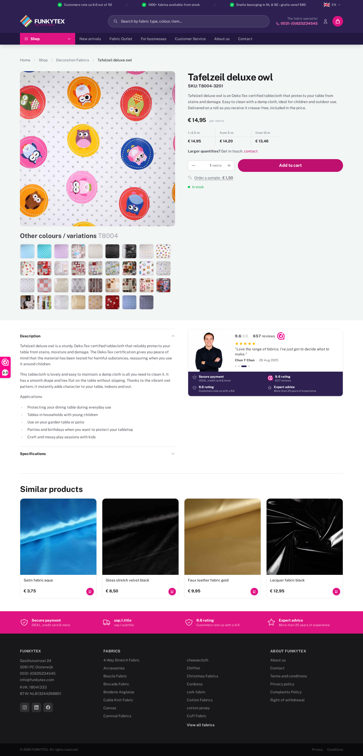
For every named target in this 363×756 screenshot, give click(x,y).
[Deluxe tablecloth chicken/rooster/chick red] (78, 268)
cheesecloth (197, 660)
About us (222, 39)
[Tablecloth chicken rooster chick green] (95, 268)
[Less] (193, 165)
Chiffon (193, 668)
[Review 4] (249, 366)
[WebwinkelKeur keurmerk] (281, 336)
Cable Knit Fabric (118, 700)
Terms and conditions (288, 676)
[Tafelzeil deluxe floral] (163, 268)
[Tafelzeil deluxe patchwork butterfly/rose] (112, 285)
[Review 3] (244, 366)
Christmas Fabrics (202, 676)
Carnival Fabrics (117, 716)
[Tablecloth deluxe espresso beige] (95, 302)
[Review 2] (239, 366)
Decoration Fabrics (72, 60)
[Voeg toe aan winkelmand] (90, 591)
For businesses (153, 39)
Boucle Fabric (115, 676)
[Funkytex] (42, 21)
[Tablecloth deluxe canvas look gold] (78, 302)
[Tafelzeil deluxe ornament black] (112, 251)
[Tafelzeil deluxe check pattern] (44, 285)
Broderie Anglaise (118, 692)
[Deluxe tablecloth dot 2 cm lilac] (61, 251)
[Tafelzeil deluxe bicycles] (129, 268)
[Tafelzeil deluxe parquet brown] (95, 285)
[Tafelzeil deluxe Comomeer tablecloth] (112, 268)
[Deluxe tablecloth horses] (44, 302)
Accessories (114, 668)
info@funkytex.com (37, 680)
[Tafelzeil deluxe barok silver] (78, 285)
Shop (43, 60)
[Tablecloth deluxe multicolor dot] (146, 251)
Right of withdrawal (287, 700)
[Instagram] (24, 707)
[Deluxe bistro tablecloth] (129, 285)
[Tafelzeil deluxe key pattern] (61, 268)
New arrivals (90, 39)
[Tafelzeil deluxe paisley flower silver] (61, 285)
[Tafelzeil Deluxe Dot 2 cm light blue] (27, 251)
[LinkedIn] (36, 707)
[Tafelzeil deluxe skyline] (129, 251)
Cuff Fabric (196, 716)
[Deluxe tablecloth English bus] (163, 285)
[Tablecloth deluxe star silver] (27, 285)
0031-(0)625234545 (38, 673)
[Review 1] (236, 366)
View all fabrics (200, 725)
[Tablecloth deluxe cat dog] (146, 268)
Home (25, 60)
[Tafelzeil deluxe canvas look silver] (61, 302)
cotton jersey (198, 708)
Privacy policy (282, 684)
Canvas (109, 708)
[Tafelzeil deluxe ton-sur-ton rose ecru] (95, 251)
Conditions (335, 749)
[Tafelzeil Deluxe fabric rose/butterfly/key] (78, 251)
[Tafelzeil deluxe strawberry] (112, 302)
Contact (245, 39)
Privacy (317, 749)
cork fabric (196, 692)
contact (251, 151)
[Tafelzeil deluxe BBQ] (146, 285)
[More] (229, 165)
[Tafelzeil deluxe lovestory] (44, 268)
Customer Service (190, 39)
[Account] (325, 21)
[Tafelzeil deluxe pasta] (27, 268)
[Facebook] (48, 707)
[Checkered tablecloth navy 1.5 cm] (146, 302)
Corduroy (194, 684)
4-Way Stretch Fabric (121, 660)
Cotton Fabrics (200, 700)
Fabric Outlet (120, 39)
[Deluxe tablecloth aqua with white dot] (44, 251)
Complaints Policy (286, 692)
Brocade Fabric (116, 684)
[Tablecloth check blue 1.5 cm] (129, 302)
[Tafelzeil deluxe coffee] (27, 302)
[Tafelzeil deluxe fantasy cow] (163, 251)
